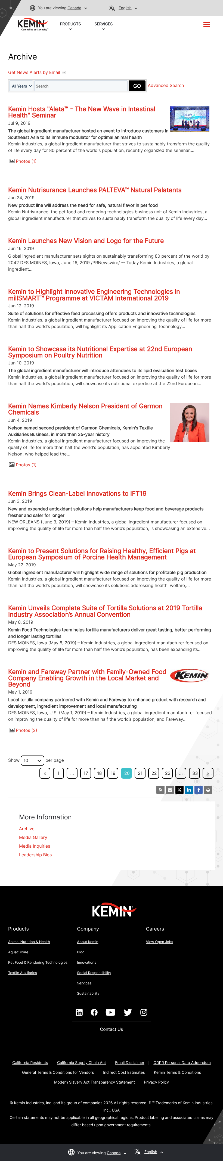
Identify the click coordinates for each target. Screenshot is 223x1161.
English (125, 8)
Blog (80, 952)
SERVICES (104, 24)
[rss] (160, 790)
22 (154, 773)
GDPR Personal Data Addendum (182, 1062)
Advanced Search (166, 85)
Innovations (86, 962)
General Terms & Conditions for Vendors (58, 1072)
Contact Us (111, 1029)
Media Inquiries (34, 846)
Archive (27, 828)
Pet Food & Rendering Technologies (37, 962)
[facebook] (94, 1012)
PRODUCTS (70, 24)
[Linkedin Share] (189, 790)
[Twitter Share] (179, 790)
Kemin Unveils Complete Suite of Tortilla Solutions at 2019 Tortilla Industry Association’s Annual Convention (105, 611)
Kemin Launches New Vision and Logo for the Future (86, 241)
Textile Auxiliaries (22, 973)
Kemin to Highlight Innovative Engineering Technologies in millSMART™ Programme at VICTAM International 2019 (94, 295)
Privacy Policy (156, 1082)
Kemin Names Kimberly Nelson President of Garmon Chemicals (85, 409)
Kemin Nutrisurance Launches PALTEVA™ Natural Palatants (95, 190)
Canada (74, 8)
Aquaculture (18, 952)
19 (113, 773)
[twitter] (127, 1012)
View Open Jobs (159, 942)
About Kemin (87, 942)
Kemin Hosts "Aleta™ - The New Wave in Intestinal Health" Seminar (81, 112)
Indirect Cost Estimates (124, 1072)
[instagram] (143, 1012)
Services (84, 983)
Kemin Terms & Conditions (177, 1072)
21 (140, 773)
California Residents (30, 1062)
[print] (208, 790)
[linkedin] (79, 1012)
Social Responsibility (94, 973)
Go (137, 86)
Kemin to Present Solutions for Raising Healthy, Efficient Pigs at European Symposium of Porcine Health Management (102, 554)
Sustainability (88, 993)
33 (195, 773)
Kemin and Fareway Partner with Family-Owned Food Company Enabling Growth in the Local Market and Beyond (87, 678)
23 (168, 773)
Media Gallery (33, 837)
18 (99, 773)
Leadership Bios (35, 854)
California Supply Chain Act (81, 1062)
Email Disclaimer (129, 1062)
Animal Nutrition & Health (29, 942)
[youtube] (110, 1012)
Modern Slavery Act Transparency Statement (94, 1082)
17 (85, 773)
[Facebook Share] (198, 790)
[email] (170, 790)
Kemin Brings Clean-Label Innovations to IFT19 (77, 493)
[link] (33, 24)
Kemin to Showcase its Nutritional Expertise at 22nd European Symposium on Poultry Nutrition (100, 352)
